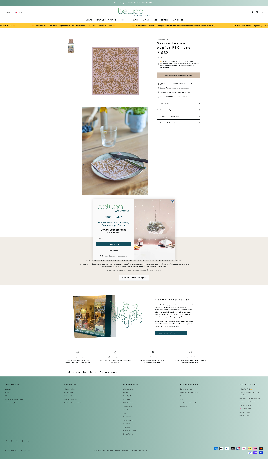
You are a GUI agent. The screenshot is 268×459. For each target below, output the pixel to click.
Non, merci (114, 251)
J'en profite (113, 244)
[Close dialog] (172, 201)
